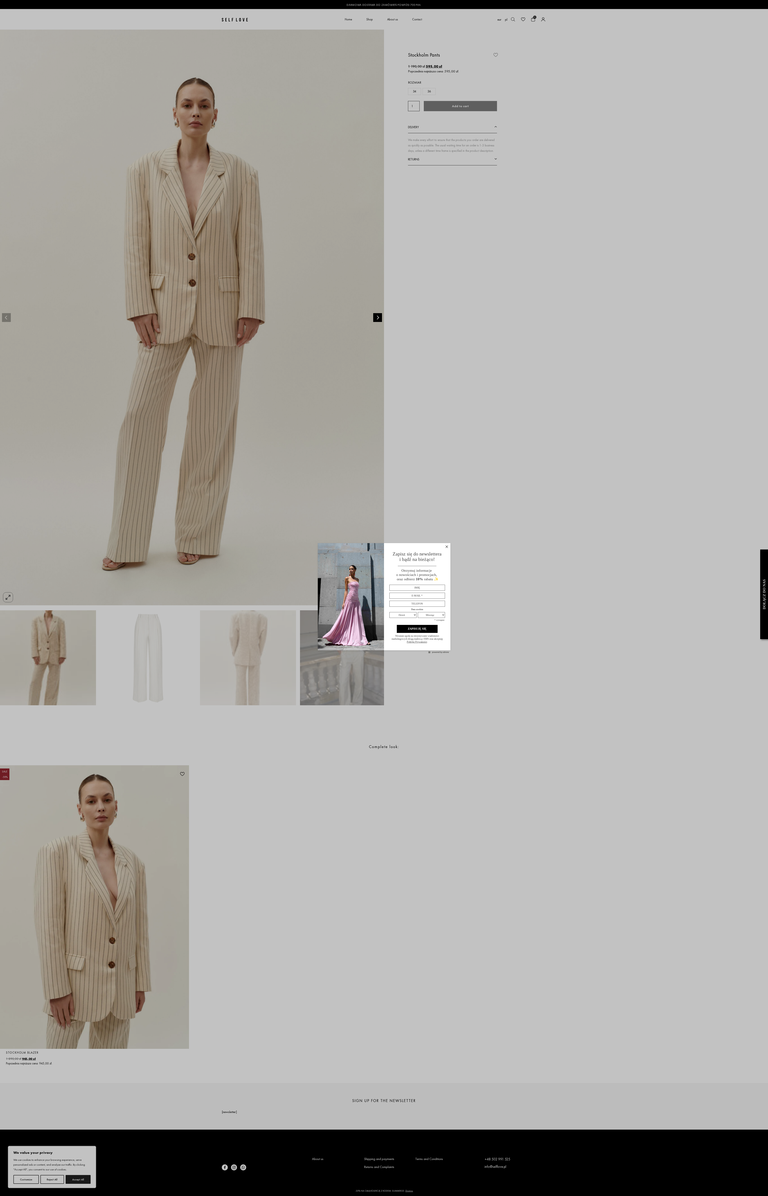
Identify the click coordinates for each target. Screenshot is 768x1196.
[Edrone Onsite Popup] (384, 598)
